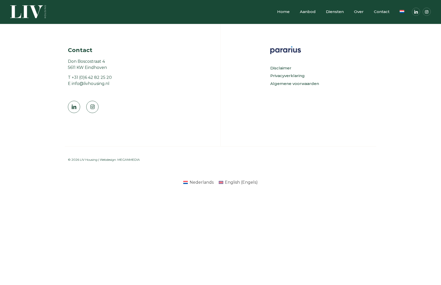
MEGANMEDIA (128, 160)
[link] (285, 50)
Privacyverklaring (287, 75)
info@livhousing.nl (90, 83)
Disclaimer (280, 68)
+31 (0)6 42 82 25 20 (92, 77)
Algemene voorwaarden (294, 83)
